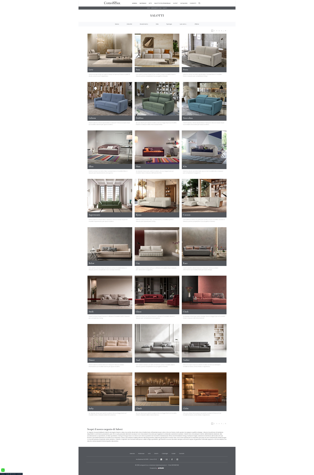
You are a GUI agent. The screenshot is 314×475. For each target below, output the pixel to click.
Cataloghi (183, 3)
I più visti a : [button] (183, 24)
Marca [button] (117, 24)
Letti (150, 3)
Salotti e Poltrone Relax (162, 3)
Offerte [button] (197, 24)
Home (148, 8)
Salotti (165, 8)
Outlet (175, 3)
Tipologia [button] (169, 24)
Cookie (8, 474)
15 (225, 31)
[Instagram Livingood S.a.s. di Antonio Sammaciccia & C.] (177, 459)
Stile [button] (157, 24)
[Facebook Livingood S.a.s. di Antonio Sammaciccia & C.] (172, 459)
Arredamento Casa (156, 8)
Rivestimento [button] (144, 24)
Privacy (2, 474)
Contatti (193, 3)
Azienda (134, 3)
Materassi (143, 3)
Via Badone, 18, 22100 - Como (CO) (146, 459)
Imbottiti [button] (129, 24)
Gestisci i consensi (17, 474)
